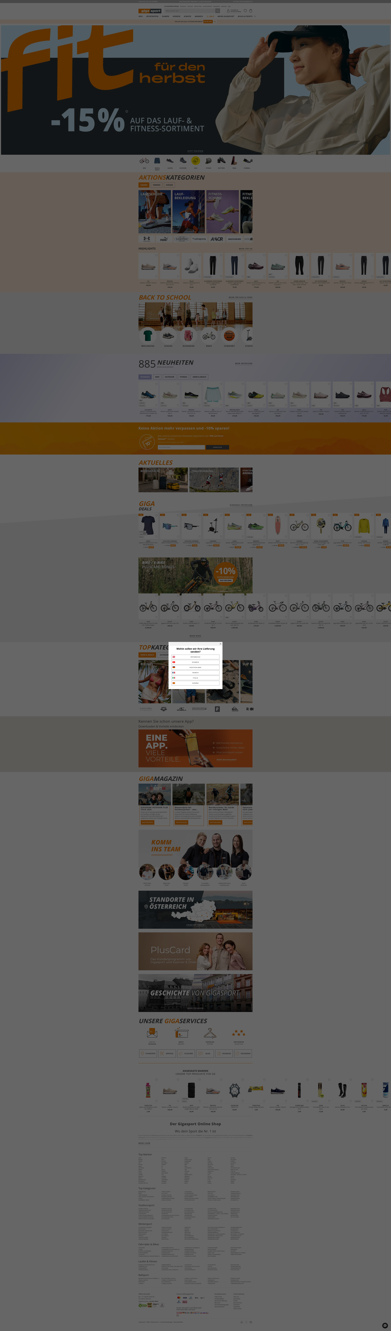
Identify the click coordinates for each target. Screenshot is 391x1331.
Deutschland (195, 667)
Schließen (220, 644)
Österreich (195, 657)
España (195, 683)
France (195, 673)
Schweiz (195, 662)
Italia (195, 678)
